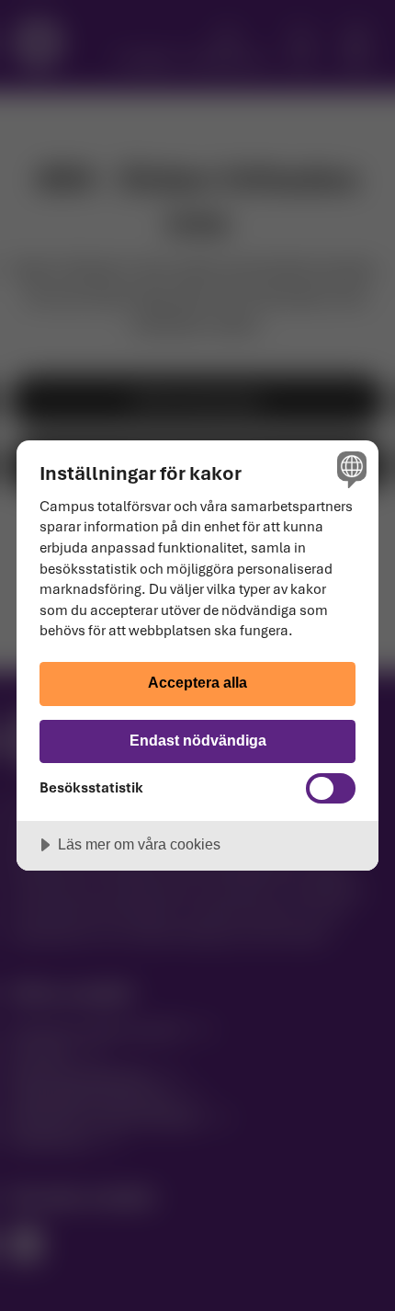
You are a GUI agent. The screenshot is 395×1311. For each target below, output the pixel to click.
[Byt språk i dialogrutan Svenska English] (349, 469)
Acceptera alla (197, 682)
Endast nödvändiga (198, 740)
